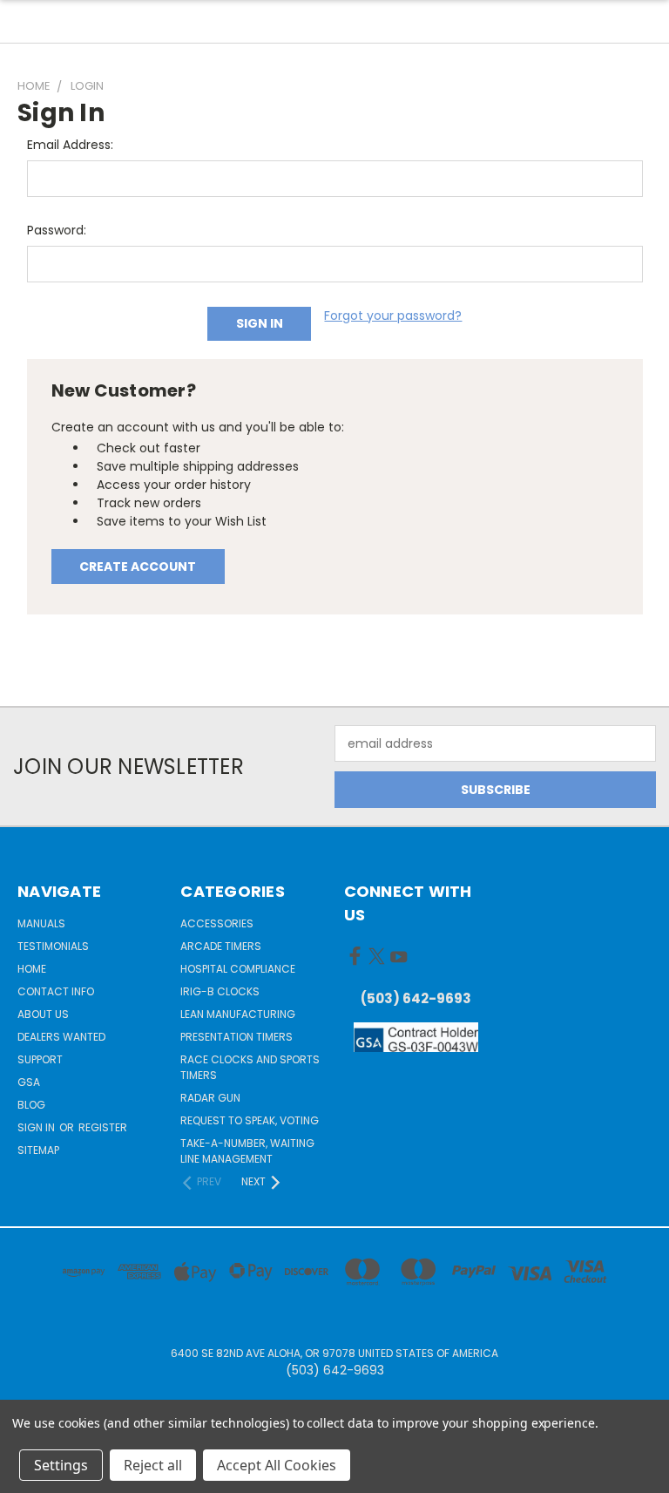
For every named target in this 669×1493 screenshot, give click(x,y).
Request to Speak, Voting (249, 1120)
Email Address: (70, 144)
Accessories (216, 923)
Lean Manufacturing (237, 1014)
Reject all (153, 1465)
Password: (56, 230)
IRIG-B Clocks (220, 991)
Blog (31, 1104)
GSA (28, 1082)
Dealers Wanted (61, 1036)
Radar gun (210, 1097)
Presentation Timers (236, 1036)
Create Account (137, 566)
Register (102, 1127)
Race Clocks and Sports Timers (250, 1067)
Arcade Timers (220, 946)
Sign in (37, 1127)
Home (31, 968)
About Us (43, 1014)
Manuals (41, 923)
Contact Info (55, 991)
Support (40, 1059)
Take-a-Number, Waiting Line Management (247, 1151)
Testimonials (53, 946)
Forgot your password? (393, 315)
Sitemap (38, 1150)
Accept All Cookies (276, 1465)
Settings (61, 1465)
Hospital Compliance (237, 968)
